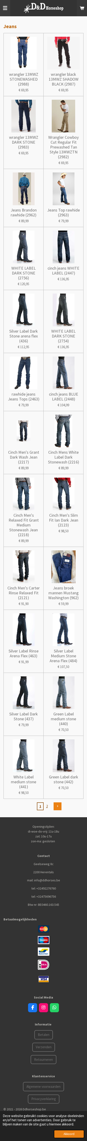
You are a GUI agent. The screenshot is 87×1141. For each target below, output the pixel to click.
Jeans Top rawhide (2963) (63, 212)
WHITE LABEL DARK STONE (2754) (63, 336)
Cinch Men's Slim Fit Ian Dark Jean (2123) (63, 520)
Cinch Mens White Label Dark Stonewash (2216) (63, 457)
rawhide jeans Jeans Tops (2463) (23, 396)
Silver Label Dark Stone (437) (23, 716)
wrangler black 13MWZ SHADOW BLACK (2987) (63, 79)
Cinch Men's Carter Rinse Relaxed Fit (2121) (23, 592)
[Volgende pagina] (57, 806)
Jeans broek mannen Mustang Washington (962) (63, 592)
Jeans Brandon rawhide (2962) (24, 212)
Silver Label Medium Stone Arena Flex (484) (63, 655)
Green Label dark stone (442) (63, 779)
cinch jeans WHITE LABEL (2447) (63, 270)
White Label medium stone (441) (23, 781)
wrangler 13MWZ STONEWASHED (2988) (23, 79)
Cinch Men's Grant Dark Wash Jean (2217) (23, 457)
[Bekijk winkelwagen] (82, 8)
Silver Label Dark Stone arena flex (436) (23, 336)
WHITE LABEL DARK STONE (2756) (23, 273)
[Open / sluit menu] (5, 8)
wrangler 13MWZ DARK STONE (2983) (23, 142)
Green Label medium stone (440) (63, 718)
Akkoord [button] (69, 1134)
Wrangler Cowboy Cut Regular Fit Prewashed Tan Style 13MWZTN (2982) (63, 147)
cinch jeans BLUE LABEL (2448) (63, 396)
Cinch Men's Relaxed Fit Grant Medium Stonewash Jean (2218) (24, 525)
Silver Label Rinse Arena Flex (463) (24, 653)
